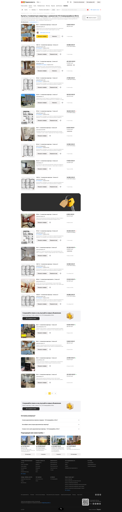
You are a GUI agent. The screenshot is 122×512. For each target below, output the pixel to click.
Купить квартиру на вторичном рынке (73, 480)
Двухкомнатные (53, 462)
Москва (22, 462)
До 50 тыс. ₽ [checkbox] (35, 204)
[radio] (52, 393)
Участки (66, 462)
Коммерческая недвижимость (71, 468)
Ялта (37, 146)
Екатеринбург (24, 468)
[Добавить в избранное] (62, 36)
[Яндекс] (99, 509)
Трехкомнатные (53, 464)
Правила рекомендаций (66, 494)
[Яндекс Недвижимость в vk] (96, 494)
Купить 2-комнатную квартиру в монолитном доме (75, 484)
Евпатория (38, 466)
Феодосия (38, 468)
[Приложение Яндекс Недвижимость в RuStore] (100, 503)
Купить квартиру (68, 479)
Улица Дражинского (92, 464)
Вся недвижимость (25, 494)
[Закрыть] (100, 9)
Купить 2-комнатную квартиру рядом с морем (74, 488)
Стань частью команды (40, 494)
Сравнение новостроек (26, 479)
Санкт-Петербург (24, 464)
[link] (98, 2)
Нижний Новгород (25, 471)
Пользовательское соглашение (52, 494)
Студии (51, 469)
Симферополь (38, 462)
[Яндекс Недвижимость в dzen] (98, 494)
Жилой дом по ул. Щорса (41, 64)
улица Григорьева (40, 249)
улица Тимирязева (40, 326)
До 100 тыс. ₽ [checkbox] (52, 204)
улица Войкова (39, 96)
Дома (66, 464)
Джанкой (37, 464)
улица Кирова (39, 376)
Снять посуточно (39, 479)
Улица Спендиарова (92, 466)
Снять (37, 480)
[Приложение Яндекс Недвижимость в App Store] (93, 503)
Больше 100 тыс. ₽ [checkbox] (28, 207)
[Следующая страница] (55, 393)
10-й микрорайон (54, 479)
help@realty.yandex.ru (46, 502)
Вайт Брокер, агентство (45, 32)
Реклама (32, 494)
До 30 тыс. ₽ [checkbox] (27, 204)
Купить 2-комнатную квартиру (71, 482)
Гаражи (66, 466)
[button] (71, 2)
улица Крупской (39, 129)
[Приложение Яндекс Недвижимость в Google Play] (95, 503)
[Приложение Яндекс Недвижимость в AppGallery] (98, 503)
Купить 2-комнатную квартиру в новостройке (74, 486)
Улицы (22, 480)
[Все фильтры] (22, 10)
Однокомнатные (53, 468)
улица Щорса (39, 63)
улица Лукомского (40, 281)
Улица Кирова (90, 462)
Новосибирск (23, 466)
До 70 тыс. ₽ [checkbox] (43, 204)
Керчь (37, 469)
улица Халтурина (39, 26)
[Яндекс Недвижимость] (28, 2)
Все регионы (23, 482)
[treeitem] (24, 5)
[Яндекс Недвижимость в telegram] (100, 494)
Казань (22, 469)
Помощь (74, 494)
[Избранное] (68, 2)
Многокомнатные (54, 466)
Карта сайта (79, 494)
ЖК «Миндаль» (39, 48)
